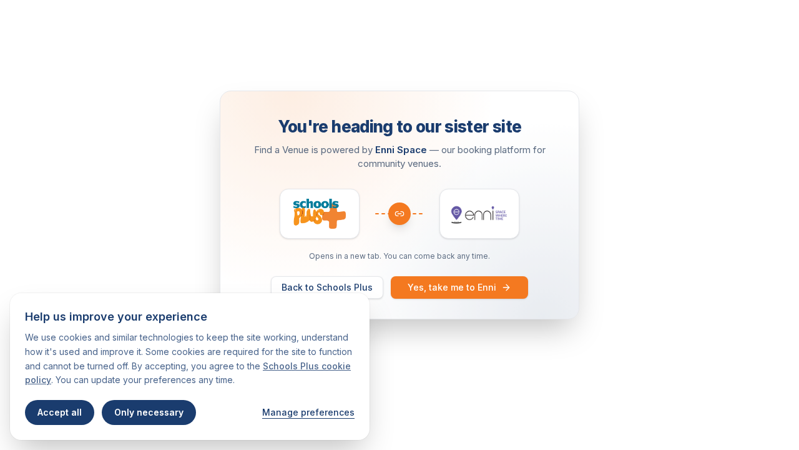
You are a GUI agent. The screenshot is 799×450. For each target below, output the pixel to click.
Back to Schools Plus (327, 287)
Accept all (59, 412)
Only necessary (149, 412)
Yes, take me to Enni (452, 287)
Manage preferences (308, 412)
